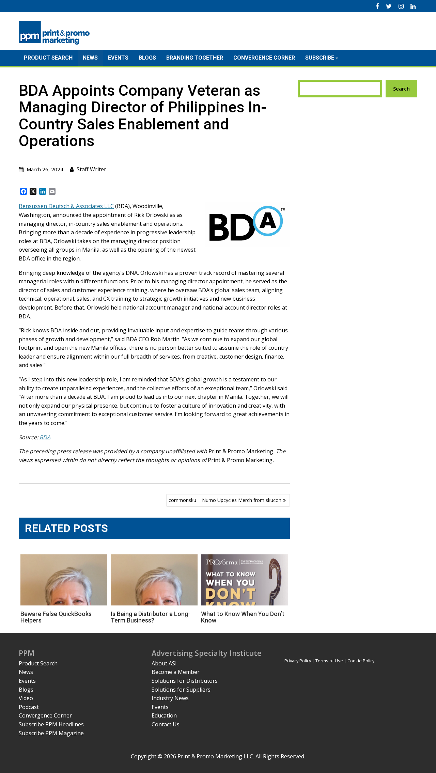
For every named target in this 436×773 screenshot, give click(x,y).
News (90, 57)
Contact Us (166, 724)
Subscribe (319, 57)
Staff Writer (91, 169)
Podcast (29, 707)
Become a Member (176, 672)
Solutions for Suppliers (181, 689)
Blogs (147, 57)
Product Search (48, 57)
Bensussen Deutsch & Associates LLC (66, 206)
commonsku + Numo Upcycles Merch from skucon (225, 500)
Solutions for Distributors (185, 680)
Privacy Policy (297, 661)
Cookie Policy (360, 661)
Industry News (170, 698)
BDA (45, 437)
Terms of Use (329, 661)
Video (26, 698)
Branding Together (194, 57)
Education (164, 715)
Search (401, 88)
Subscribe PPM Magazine (51, 733)
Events (118, 57)
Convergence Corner (264, 57)
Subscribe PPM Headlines (51, 724)
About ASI (164, 663)
